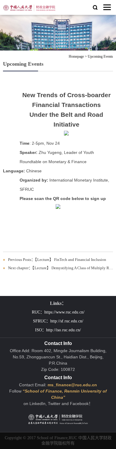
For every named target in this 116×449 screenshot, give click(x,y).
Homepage (76, 56)
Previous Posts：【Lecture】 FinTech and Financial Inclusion (57, 259)
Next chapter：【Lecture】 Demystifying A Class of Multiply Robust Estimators (60, 268)
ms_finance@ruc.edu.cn (72, 384)
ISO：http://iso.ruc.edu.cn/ (58, 330)
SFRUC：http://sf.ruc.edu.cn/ (58, 321)
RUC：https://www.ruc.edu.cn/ (58, 312)
